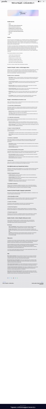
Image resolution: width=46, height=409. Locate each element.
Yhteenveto (10, 37)
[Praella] (5, 1)
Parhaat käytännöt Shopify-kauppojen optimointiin (16, 34)
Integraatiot (26, 0)
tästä (30, 192)
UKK (9, 39)
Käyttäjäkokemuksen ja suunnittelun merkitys (15, 33)
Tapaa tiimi (16, 0)
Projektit (30, 0)
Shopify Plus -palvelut (21, 0)
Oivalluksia (34, 0)
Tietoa (37, 0)
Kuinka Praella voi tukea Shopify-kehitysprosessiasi (16, 36)
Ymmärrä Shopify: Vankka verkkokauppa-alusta (15, 30)
